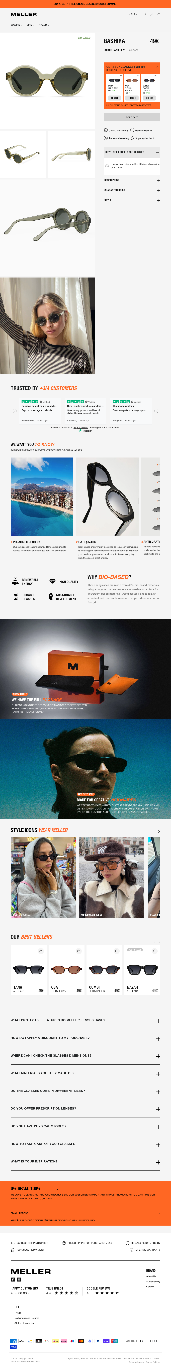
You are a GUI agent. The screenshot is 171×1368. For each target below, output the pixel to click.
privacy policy (28, 1220)
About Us (151, 1276)
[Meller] (24, 14)
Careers (150, 1286)
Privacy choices (136, 1362)
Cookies (93, 1358)
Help (132, 14)
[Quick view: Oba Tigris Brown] (138, 76)
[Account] (151, 14)
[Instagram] (19, 1280)
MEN (29, 25)
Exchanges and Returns (27, 1318)
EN (141, 1341)
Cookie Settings (153, 1362)
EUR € (153, 1341)
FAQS (18, 1313)
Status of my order (24, 1323)
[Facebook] (13, 1280)
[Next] (159, 831)
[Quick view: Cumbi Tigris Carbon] (155, 76)
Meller (30, 1358)
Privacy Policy (80, 1358)
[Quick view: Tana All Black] (120, 76)
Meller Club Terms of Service (129, 1358)
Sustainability (153, 1281)
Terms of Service (106, 1358)
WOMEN (15, 25)
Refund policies (151, 1358)
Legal (69, 1358)
